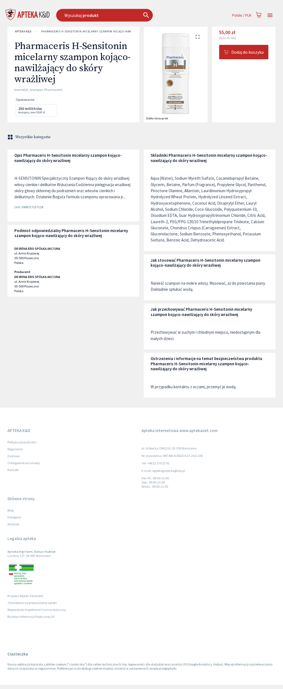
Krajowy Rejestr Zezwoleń (25, 596)
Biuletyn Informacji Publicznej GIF (31, 617)
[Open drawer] (270, 15)
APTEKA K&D (23, 31)
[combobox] (119, 15)
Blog (10, 510)
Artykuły (13, 524)
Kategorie (14, 517)
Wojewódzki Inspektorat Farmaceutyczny (36, 610)
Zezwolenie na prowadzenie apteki (32, 603)
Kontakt (13, 470)
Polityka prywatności (22, 442)
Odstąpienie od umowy (23, 463)
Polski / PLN (241, 15)
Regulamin (15, 449)
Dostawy (13, 456)
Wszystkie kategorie (33, 137)
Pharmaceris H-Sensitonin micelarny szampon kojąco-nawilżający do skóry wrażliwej (108, 31)
